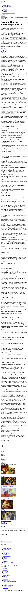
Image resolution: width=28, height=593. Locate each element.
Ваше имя (3, 526)
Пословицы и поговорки (9, 559)
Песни (5, 10)
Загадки (5, 9)
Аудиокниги (6, 549)
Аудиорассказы (7, 6)
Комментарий (4, 534)
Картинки (5, 571)
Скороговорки (6, 556)
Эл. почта (3, 527)
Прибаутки (6, 553)
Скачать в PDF (4, 29)
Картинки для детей (8, 562)
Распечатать (11, 29)
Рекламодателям (7, 586)
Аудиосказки (6, 5)
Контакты (5, 588)
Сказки (5, 7)
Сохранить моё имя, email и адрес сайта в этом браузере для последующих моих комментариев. (13, 531)
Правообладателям (8, 585)
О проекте (5, 584)
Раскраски (5, 561)
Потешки (5, 552)
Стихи (5, 11)
